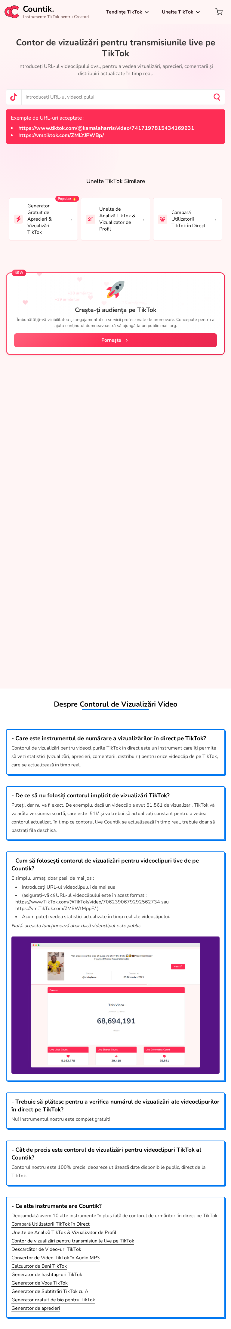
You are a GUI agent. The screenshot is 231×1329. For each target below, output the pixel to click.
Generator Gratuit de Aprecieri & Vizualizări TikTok (39, 219)
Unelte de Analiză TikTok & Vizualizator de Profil (117, 219)
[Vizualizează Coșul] (219, 12)
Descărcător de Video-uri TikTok (46, 1249)
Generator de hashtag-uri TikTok (46, 1274)
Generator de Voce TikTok (39, 1283)
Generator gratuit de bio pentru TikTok (53, 1300)
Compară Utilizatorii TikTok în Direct (188, 219)
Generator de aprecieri (35, 1308)
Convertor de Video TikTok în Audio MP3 (55, 1257)
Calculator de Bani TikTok (39, 1266)
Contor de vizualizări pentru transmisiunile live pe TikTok (72, 1241)
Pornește (111, 340)
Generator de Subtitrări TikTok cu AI (50, 1291)
